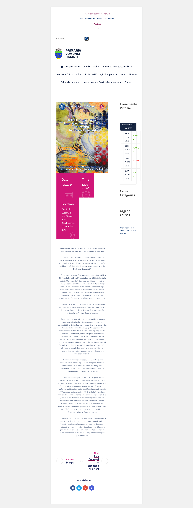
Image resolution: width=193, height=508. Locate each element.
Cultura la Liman (69, 82)
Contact (128, 82)
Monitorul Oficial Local (67, 74)
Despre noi (71, 66)
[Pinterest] (85, 488)
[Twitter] (79, 488)
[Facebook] (72, 488)
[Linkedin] (91, 488)
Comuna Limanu (128, 74)
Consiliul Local (90, 66)
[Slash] (82, 461)
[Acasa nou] (62, 67)
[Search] (86, 39)
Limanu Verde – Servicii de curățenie (101, 82)
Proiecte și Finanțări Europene (99, 74)
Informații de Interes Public (116, 66)
